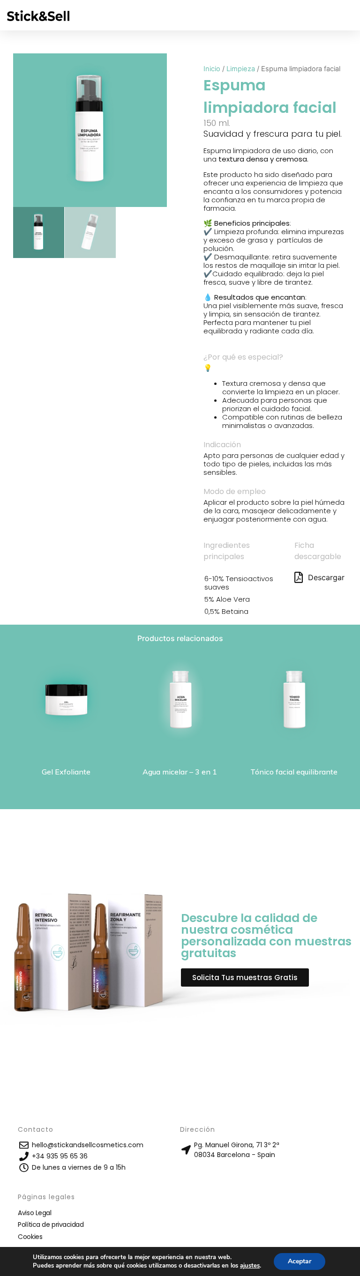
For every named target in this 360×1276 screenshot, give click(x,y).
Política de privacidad (50, 1224)
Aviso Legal (34, 1212)
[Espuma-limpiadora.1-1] (90, 130)
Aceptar (299, 1261)
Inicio (211, 69)
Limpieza (240, 69)
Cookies (30, 1236)
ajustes (250, 1265)
